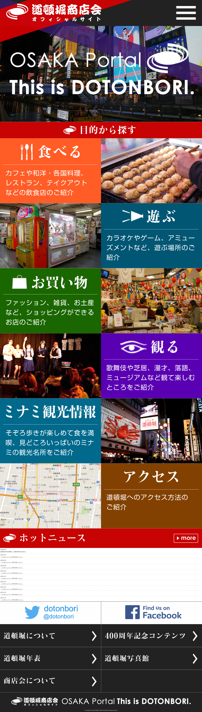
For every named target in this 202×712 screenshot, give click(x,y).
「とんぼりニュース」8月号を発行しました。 (11, 557)
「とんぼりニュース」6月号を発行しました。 (11, 567)
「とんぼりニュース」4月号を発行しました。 (11, 578)
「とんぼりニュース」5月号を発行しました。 (11, 573)
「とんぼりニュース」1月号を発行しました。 (11, 594)
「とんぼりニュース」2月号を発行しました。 (11, 589)
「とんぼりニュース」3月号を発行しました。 (11, 583)
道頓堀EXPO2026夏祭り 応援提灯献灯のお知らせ (13, 551)
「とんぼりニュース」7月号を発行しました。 (11, 562)
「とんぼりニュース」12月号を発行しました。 (12, 599)
